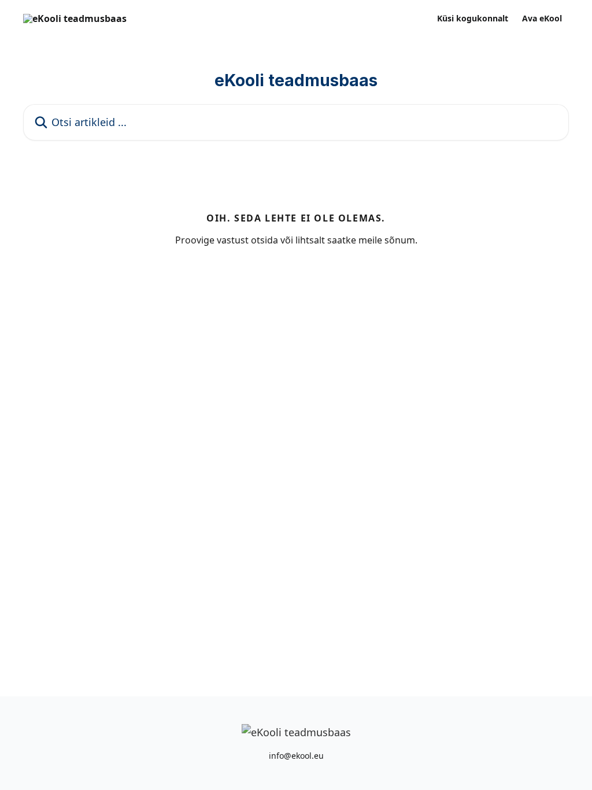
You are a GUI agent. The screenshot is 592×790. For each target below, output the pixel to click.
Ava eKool (542, 18)
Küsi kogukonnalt (472, 18)
